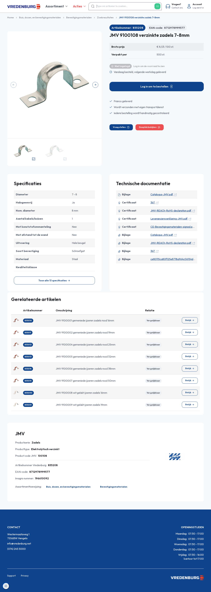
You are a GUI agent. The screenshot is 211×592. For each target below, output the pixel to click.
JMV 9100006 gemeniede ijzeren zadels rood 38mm (85, 368)
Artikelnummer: (127, 27)
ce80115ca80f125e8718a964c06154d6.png (175, 259)
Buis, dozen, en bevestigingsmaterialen (40, 17)
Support (11, 575)
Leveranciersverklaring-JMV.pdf (169, 218)
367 (153, 202)
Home (10, 17)
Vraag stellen (119, 127)
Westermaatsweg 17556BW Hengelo (18, 536)
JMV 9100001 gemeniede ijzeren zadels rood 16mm (85, 320)
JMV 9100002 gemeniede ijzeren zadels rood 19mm (85, 332)
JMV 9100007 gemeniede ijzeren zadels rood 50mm (86, 380)
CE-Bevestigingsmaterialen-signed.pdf (173, 226)
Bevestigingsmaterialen (79, 17)
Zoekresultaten (105, 17)
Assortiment (54, 6)
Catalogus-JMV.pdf (162, 194)
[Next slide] (95, 85)
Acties (77, 6)
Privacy (25, 575)
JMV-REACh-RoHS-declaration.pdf (171, 210)
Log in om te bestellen (154, 86)
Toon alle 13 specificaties (52, 280)
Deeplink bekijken (147, 127)
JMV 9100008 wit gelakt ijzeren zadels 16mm (81, 392)
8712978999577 (174, 27)
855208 (138, 27)
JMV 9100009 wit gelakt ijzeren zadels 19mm (81, 404)
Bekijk (188, 320)
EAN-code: (167, 27)
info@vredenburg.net (19, 543)
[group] (54, 84)
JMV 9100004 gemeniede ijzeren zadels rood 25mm (85, 344)
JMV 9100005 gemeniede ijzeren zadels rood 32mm (85, 356)
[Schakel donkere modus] (6, 586)
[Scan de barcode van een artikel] (157, 6)
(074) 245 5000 (16, 548)
